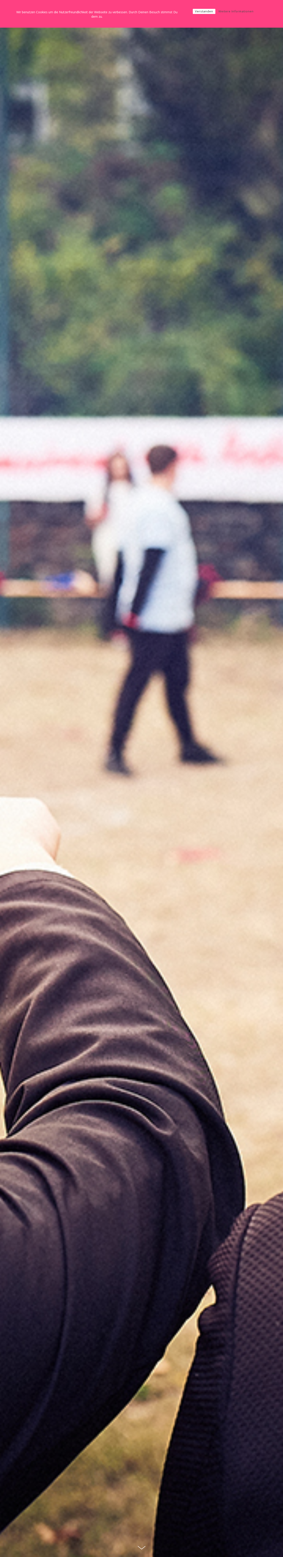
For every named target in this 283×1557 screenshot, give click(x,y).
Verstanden (204, 11)
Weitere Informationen (236, 11)
